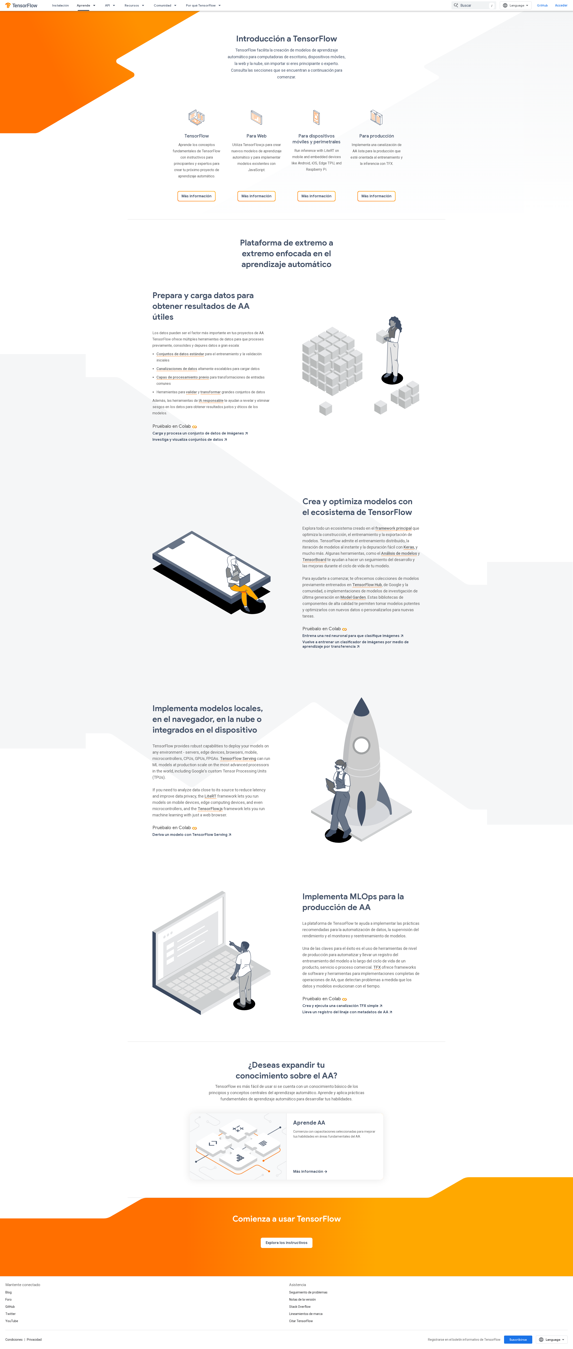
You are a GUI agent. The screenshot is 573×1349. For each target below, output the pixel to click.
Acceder (561, 5)
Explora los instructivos (287, 1243)
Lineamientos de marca (306, 1314)
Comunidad (162, 5)
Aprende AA (309, 1122)
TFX (377, 967)
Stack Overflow (300, 1306)
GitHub (542, 5)
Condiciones (14, 1339)
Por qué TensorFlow (201, 5)
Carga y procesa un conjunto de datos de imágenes (198, 433)
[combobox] (473, 5)
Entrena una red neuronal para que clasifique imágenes (351, 636)
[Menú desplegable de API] (115, 5)
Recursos (132, 5)
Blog (8, 1292)
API (107, 5)
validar (191, 392)
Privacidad (34, 1339)
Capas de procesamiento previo (182, 377)
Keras (409, 547)
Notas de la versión (302, 1299)
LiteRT (210, 796)
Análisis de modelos (399, 553)
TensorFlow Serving (238, 758)
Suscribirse (518, 1340)
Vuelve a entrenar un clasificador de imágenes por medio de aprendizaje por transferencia (355, 644)
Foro (8, 1299)
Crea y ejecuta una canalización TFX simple (340, 1006)
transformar (211, 392)
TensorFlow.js (210, 808)
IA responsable (211, 400)
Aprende (83, 5)
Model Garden (353, 597)
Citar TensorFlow (301, 1321)
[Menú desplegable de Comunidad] (176, 5)
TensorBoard (314, 559)
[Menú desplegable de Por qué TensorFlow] (221, 5)
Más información (197, 196)
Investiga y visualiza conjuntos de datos (188, 439)
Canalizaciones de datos (176, 369)
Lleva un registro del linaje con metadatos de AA (345, 1012)
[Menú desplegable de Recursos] (144, 5)
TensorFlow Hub (367, 584)
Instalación (60, 5)
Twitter (10, 1314)
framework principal (393, 528)
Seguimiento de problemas (308, 1292)
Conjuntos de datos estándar (180, 354)
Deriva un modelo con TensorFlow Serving (190, 835)
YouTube (11, 1321)
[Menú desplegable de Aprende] (95, 5)
